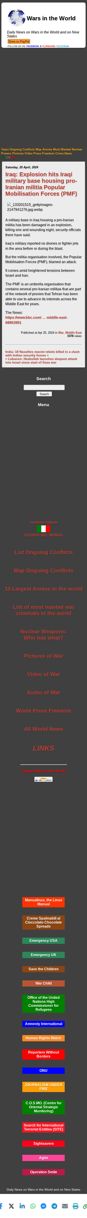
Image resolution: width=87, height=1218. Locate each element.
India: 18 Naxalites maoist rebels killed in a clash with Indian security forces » (42, 353)
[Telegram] (54, 1206)
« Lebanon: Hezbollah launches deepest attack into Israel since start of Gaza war (41, 360)
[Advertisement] (43, 93)
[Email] (65, 1206)
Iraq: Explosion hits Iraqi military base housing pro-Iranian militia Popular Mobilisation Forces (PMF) (41, 184)
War (61, 332)
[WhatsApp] (32, 1206)
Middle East (73, 332)
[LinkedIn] (22, 1206)
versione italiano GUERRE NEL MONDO (43, 528)
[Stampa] (75, 1206)
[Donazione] (19, 41)
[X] (11, 1206)
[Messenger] (43, 1206)
